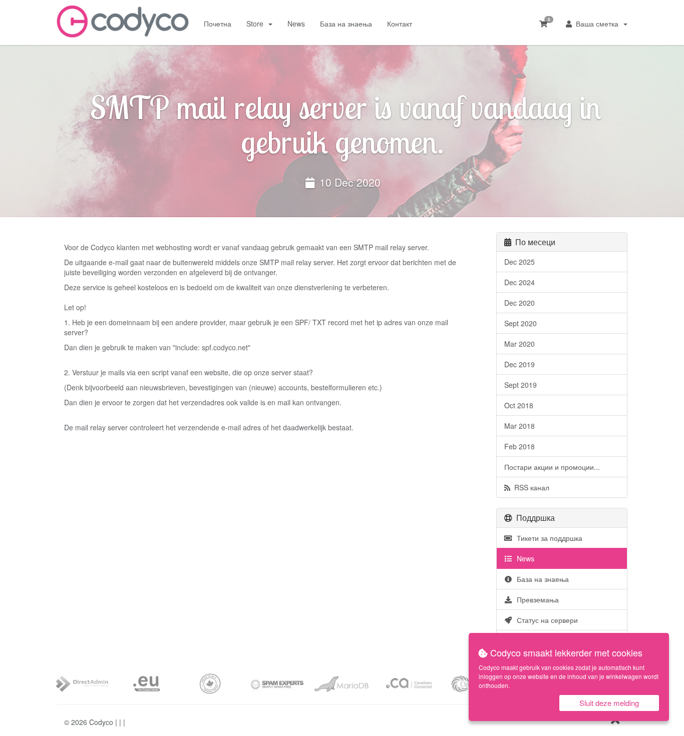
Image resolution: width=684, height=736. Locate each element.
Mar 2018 (519, 426)
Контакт (399, 24)
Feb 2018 (519, 446)
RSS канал (529, 487)
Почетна (217, 24)
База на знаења (346, 24)
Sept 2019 (520, 385)
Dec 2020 (519, 303)
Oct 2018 (518, 405)
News (296, 24)
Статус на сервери (545, 620)
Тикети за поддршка (547, 538)
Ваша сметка (597, 24)
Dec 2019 (519, 364)
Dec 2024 (519, 282)
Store (256, 24)
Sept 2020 (520, 323)
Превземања (536, 599)
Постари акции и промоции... (552, 467)
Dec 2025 (519, 262)
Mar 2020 (519, 344)
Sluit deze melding (609, 702)
